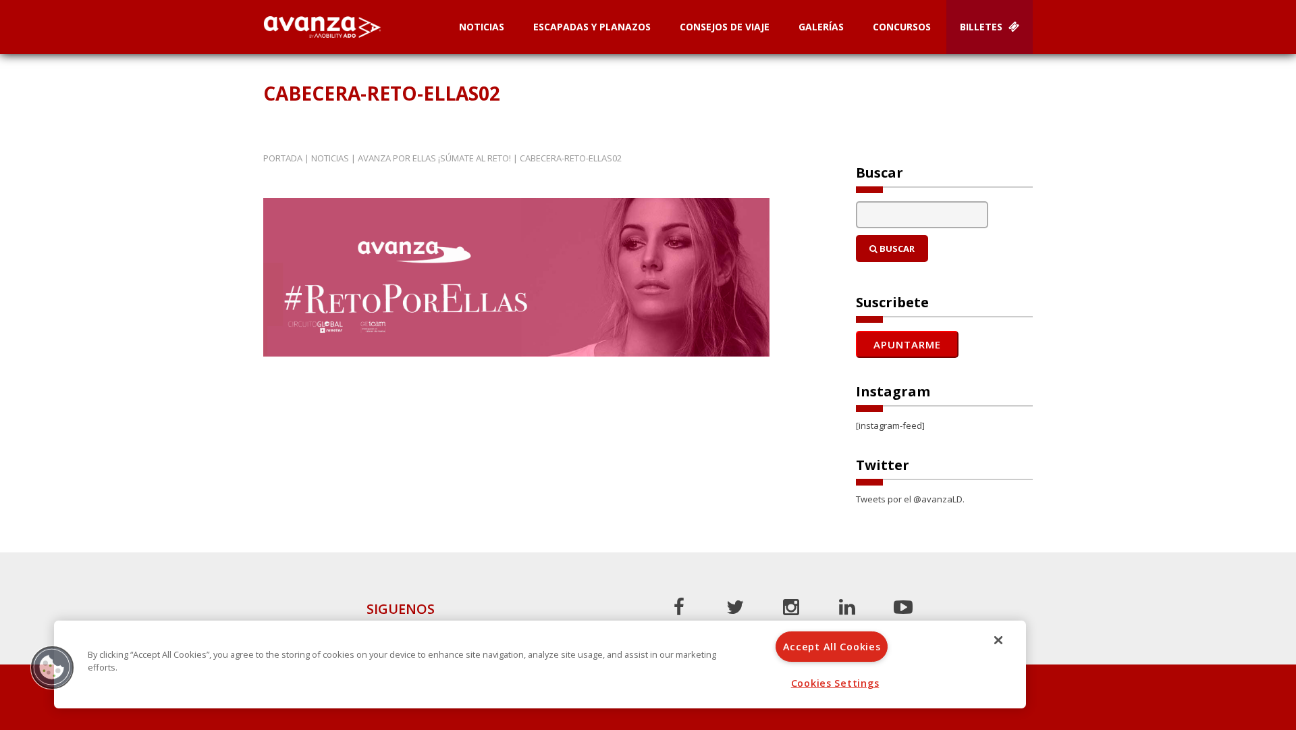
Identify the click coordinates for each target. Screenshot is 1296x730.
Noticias (481, 26)
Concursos (902, 26)
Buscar (896, 248)
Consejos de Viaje (725, 26)
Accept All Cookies (832, 646)
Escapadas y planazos (592, 26)
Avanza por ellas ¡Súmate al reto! (434, 158)
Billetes (982, 26)
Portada (282, 158)
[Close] (998, 640)
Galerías (821, 26)
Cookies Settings (835, 683)
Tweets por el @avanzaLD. (910, 499)
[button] (52, 667)
